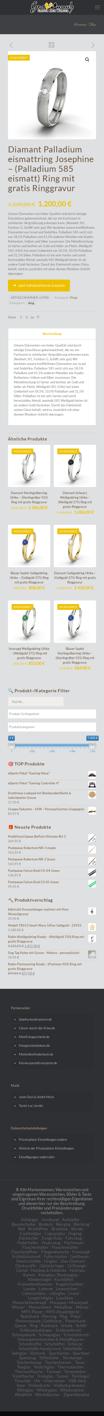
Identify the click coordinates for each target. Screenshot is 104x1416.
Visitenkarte (39, 1385)
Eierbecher (29, 1238)
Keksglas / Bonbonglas (58, 1274)
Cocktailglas (30, 1233)
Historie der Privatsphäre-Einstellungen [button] (46, 1148)
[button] (87, 59)
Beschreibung (52, 334)
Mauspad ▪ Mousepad (69, 1302)
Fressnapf (81, 1251)
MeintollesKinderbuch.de (36, 1054)
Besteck (46, 1224)
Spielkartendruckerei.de (35, 1019)
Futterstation (55, 1256)
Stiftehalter (49, 1357)
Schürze (75, 1343)
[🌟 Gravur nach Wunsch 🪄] (52, 7)
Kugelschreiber (69, 1284)
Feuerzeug (51, 1242)
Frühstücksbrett (26, 1256)
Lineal (73, 1293)
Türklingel (80, 1376)
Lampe (29, 1288)
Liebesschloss (34, 1293)
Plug (63, 1316)
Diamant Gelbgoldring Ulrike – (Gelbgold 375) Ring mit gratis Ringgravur (75, 577)
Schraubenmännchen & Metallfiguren (50, 1339)
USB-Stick (77, 1380)
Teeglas (23, 1366)
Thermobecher (70, 1366)
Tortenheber (75, 1371)
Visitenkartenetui (68, 1385)
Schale (67, 1325)
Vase (20, 1385)
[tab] (52, 333)
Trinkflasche (23, 1376)
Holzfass (77, 1270)
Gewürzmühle (28, 1261)
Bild (21, 1228)
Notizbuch (30, 1316)
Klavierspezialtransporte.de (38, 1063)
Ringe (74, 297)
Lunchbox (64, 1297)
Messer (18, 1307)
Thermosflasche (29, 1371)
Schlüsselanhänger (36, 1330)
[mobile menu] (97, 7)
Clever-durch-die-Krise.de (37, 1028)
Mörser (82, 1307)
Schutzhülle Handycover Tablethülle (50, 1348)
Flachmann (73, 1242)
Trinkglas (45, 1376)
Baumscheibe (24, 1224)
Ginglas (50, 1261)
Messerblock (39, 1307)
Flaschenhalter (35, 1247)
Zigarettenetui (76, 1394)
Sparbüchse (59, 1353)
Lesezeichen (67, 1288)
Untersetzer (54, 1380)
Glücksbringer (52, 1265)
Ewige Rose (52, 1238)
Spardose (81, 1353)
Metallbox (63, 1307)
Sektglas (19, 1353)
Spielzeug (27, 1357)
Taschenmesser (58, 1362)
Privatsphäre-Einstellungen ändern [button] (43, 1139)
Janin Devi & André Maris (36, 1097)
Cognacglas (55, 1233)
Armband (50, 1219)
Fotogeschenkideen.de (34, 1045)
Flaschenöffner (24, 1251)
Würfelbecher (47, 1394)
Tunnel (62, 1376)
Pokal (76, 1316)
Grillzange (77, 1265)
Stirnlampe (72, 1357)
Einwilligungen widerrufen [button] (36, 1157)
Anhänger (30, 1219)
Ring (31, 303)
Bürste (77, 1228)
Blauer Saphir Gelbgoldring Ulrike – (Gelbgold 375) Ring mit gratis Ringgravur (29, 577)
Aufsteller (71, 1219)
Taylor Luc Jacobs (31, 1106)
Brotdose (60, 1228)
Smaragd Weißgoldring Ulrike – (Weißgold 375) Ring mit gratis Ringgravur (29, 653)
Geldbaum (79, 1256)
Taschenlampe (29, 1362)
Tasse (80, 1362)
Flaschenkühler (65, 1247)
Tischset (53, 1371)
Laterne (46, 1288)
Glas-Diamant (72, 1261)
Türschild (23, 1380)
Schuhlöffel (55, 1343)
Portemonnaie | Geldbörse (38, 1320)
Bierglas (63, 1224)
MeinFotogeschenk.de (34, 1037)
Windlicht (23, 1394)
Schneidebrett (76, 1334)
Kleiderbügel (39, 1279)
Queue (21, 1325)
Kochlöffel (63, 1279)
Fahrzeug (73, 1238)
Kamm (29, 1274)
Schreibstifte (30, 1343)
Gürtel (22, 1270)
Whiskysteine (72, 1389)
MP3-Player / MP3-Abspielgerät (50, 1311)
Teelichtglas (43, 1366)
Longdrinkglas (40, 1297)
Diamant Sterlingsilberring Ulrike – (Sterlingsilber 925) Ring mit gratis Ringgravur (29, 497)
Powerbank (75, 1320)
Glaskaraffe (25, 1265)
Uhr (37, 1380)
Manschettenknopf (29, 1302)
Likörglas (57, 1293)
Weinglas (25, 1389)
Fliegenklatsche (55, 1251)
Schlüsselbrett (68, 1330)
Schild (81, 1325)
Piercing (49, 1316)
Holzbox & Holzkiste (49, 1270)
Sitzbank (37, 1353)
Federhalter (28, 1242)
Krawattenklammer (35, 1284)
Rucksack (49, 1325)
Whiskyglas (47, 1389)
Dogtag (75, 1233)
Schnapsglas (49, 1334)
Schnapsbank (24, 1334)
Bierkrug (81, 1224)
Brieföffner (38, 1228)
